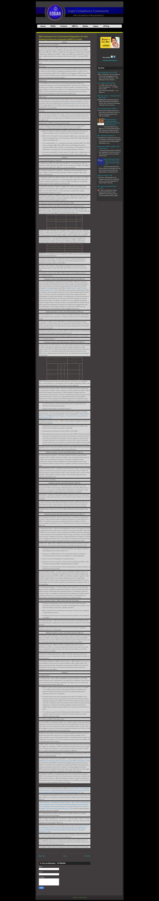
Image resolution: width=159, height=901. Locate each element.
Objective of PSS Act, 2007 (104, 175)
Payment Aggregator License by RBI (107, 72)
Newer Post (42, 856)
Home (64, 856)
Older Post (87, 856)
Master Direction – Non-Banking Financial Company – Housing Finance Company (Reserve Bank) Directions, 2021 (64, 416)
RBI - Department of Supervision (106, 135)
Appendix (74, 103)
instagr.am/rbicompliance (110, 60)
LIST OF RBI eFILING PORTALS (106, 83)
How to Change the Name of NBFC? (107, 108)
